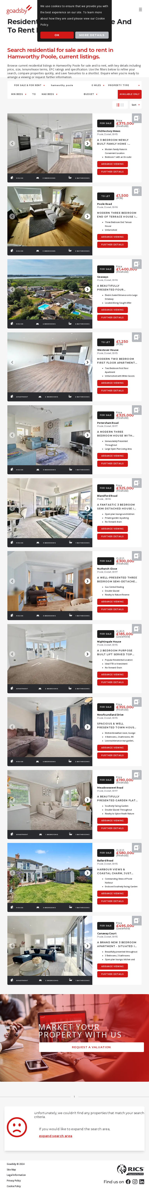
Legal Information (16, 1175)
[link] (128, 1181)
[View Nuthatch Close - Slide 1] (49, 581)
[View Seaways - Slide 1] (49, 289)
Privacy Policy (14, 1180)
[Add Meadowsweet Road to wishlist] (137, 775)
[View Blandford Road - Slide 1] (49, 508)
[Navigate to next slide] (87, 143)
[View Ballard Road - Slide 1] (49, 873)
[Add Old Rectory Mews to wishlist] (137, 118)
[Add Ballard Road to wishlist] (137, 848)
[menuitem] (140, 9)
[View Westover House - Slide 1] (49, 362)
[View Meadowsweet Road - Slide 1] (49, 800)
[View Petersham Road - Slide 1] (49, 435)
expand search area (55, 1136)
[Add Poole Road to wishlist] (137, 191)
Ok (57, 35)
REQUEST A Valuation (91, 1047)
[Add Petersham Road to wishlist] (137, 410)
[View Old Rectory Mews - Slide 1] (49, 143)
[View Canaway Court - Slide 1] (49, 946)
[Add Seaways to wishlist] (137, 264)
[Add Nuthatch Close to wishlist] (137, 556)
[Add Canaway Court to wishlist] (137, 920)
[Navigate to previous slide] (12, 143)
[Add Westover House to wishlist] (137, 337)
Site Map (11, 1169)
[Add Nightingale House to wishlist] (137, 629)
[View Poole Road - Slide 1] (49, 216)
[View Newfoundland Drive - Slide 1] (49, 727)
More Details (92, 35)
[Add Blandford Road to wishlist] (137, 483)
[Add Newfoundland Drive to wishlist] (137, 702)
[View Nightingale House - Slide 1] (49, 654)
